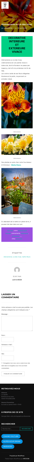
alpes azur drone (12, 441)
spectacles (24, 233)
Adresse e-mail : (6, 344)
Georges (10, 230)
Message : (4, 314)
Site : (3, 354)
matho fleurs (26, 257)
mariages (7, 446)
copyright (19, 239)
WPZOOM (26, 458)
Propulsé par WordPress (17, 455)
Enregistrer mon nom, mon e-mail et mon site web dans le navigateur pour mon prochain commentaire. (15, 365)
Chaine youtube (10, 436)
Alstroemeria (8, 257)
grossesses (16, 236)
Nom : (3, 335)
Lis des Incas (17, 257)
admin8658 (8, 28)
